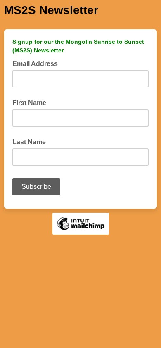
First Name (29, 102)
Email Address (37, 63)
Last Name (29, 142)
